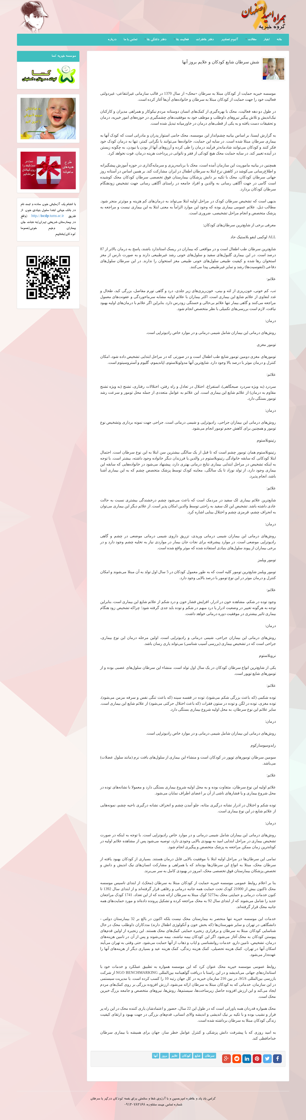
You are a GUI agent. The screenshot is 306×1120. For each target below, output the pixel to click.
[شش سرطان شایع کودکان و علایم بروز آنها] (273, 69)
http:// (47, 216)
